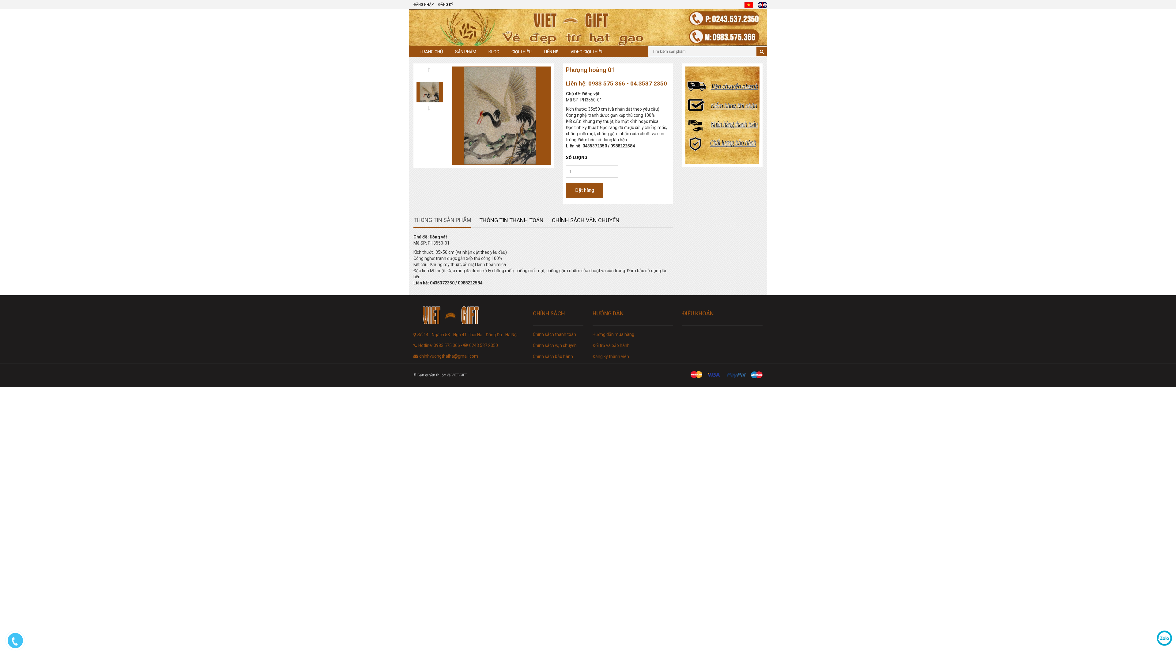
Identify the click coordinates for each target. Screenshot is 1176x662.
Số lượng (576, 157)
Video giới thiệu (587, 51)
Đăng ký (445, 4)
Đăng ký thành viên (611, 356)
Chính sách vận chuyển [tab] (586, 220)
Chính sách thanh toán (554, 334)
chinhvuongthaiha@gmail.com (448, 356)
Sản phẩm (465, 51)
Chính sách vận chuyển (555, 345)
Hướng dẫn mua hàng (613, 334)
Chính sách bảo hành (553, 356)
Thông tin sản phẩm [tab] (442, 220)
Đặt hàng (584, 190)
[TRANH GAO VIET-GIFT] (468, 316)
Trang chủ (431, 51)
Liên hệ (551, 51)
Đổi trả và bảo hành (611, 345)
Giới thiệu (521, 51)
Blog (493, 51)
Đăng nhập (423, 4)
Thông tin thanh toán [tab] (511, 220)
